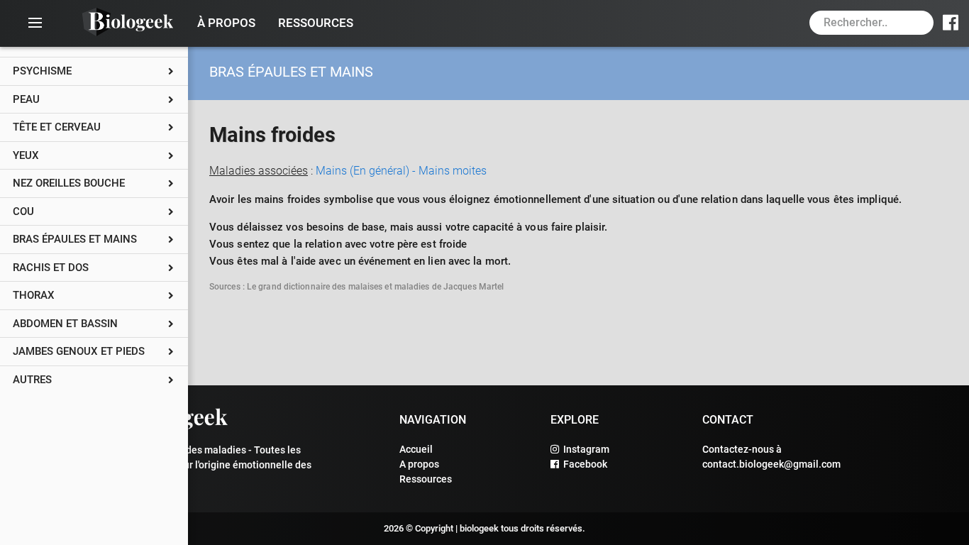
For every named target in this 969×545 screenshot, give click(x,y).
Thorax (34, 295)
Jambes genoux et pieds (79, 351)
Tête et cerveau (57, 127)
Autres (32, 379)
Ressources (315, 23)
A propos (419, 464)
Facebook (583, 464)
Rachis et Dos (51, 267)
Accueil (416, 449)
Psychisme (42, 71)
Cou (23, 211)
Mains (367, 170)
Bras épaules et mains (75, 239)
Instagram (584, 449)
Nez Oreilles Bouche (69, 183)
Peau (26, 99)
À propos (226, 23)
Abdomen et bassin (65, 323)
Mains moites (453, 170)
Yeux (26, 155)
